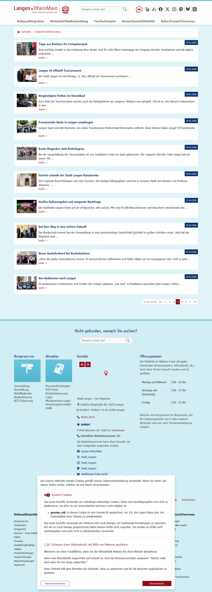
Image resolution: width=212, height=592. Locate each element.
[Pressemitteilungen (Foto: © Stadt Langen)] (59, 370)
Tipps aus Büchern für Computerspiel (63, 44)
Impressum (118, 430)
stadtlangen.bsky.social (94, 473)
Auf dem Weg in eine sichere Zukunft (62, 226)
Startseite (26, 31)
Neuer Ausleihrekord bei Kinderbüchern (64, 253)
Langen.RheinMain (91, 451)
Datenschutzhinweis (55, 583)
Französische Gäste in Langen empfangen (66, 122)
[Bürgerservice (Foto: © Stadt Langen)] (27, 370)
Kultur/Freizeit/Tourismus (48, 31)
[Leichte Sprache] (139, 9)
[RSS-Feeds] (194, 9)
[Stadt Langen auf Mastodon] (181, 9)
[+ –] (106, 376)
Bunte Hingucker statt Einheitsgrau (61, 148)
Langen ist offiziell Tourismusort (60, 70)
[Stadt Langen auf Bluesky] (188, 9)
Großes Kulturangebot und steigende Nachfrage (70, 202)
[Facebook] (160, 9)
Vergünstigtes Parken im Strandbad (62, 95)
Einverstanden (157, 583)
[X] (167, 9)
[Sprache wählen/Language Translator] (147, 9)
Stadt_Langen (88, 456)
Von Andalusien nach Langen (57, 278)
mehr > (43, 57)
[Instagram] (174, 9)
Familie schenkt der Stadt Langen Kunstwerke (69, 175)
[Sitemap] (154, 9)
